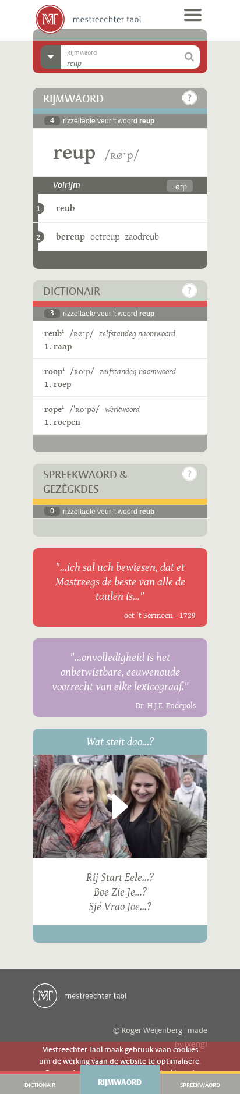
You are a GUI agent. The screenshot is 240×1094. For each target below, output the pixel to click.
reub (65, 208)
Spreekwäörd (200, 1085)
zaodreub (142, 236)
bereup (70, 236)
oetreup (104, 236)
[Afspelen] (120, 806)
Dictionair (39, 1085)
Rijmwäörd (120, 1082)
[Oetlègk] (189, 98)
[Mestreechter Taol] (88, 19)
